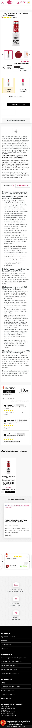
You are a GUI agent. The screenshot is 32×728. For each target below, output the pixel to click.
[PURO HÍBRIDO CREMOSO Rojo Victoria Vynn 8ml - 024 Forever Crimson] (8, 467)
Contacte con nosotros (7, 694)
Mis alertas (4, 648)
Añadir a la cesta (18, 104)
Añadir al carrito (10, 492)
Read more (8, 535)
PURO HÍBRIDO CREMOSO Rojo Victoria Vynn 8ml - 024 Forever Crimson (8, 483)
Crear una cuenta (6, 644)
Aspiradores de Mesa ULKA (9, 669)
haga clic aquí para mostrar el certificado (19, 723)
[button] (28, 2)
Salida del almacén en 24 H (9, 67)
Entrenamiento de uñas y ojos (10, 673)
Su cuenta (6, 633)
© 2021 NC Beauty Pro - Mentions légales (16, 726)
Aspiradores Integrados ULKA (9, 665)
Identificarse (4, 641)
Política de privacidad (7, 690)
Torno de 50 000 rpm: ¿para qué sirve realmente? (16, 521)
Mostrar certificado (8, 392)
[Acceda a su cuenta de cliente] (21, 2)
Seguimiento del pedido (8, 637)
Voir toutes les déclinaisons (16, 96)
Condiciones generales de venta (10, 686)
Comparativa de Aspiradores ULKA (11, 662)
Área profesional (6, 698)
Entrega (3, 683)
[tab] (9, 186)
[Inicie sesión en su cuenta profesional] (18, 2)
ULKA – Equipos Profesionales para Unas (13, 658)
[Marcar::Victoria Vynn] (16, 131)
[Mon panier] (24, 2)
